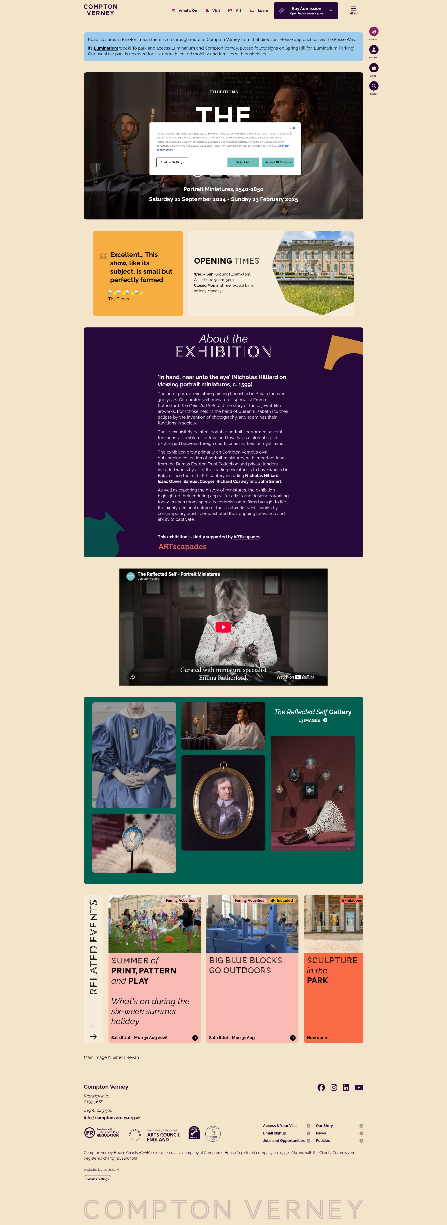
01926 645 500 (98, 1110)
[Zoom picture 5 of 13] (223, 803)
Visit (216, 10)
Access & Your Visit (280, 1126)
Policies (323, 1140)
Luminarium (106, 48)
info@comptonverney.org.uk (112, 1117)
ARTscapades (247, 536)
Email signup (274, 1133)
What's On (187, 10)
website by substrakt (101, 1169)
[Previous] (93, 1026)
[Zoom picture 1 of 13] (134, 755)
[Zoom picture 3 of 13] (313, 793)
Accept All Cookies (278, 162)
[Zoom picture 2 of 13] (223, 726)
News (321, 1133)
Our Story (324, 1126)
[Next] (93, 1036)
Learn (262, 10)
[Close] (294, 128)
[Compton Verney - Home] (100, 14)
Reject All (243, 162)
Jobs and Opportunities (284, 1140)
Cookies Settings (97, 1179)
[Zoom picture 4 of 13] (134, 843)
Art (238, 10)
